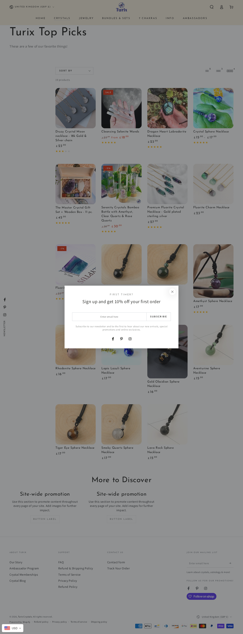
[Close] (172, 292)
